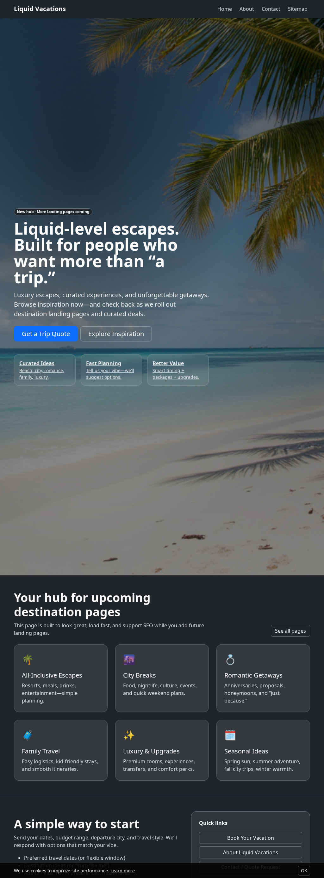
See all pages (290, 630)
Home (224, 8)
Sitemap (298, 8)
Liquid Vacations (40, 8)
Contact (271, 8)
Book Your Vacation (250, 837)
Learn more (122, 871)
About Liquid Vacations (250, 852)
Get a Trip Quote (46, 333)
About (247, 8)
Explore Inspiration (116, 333)
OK (304, 871)
